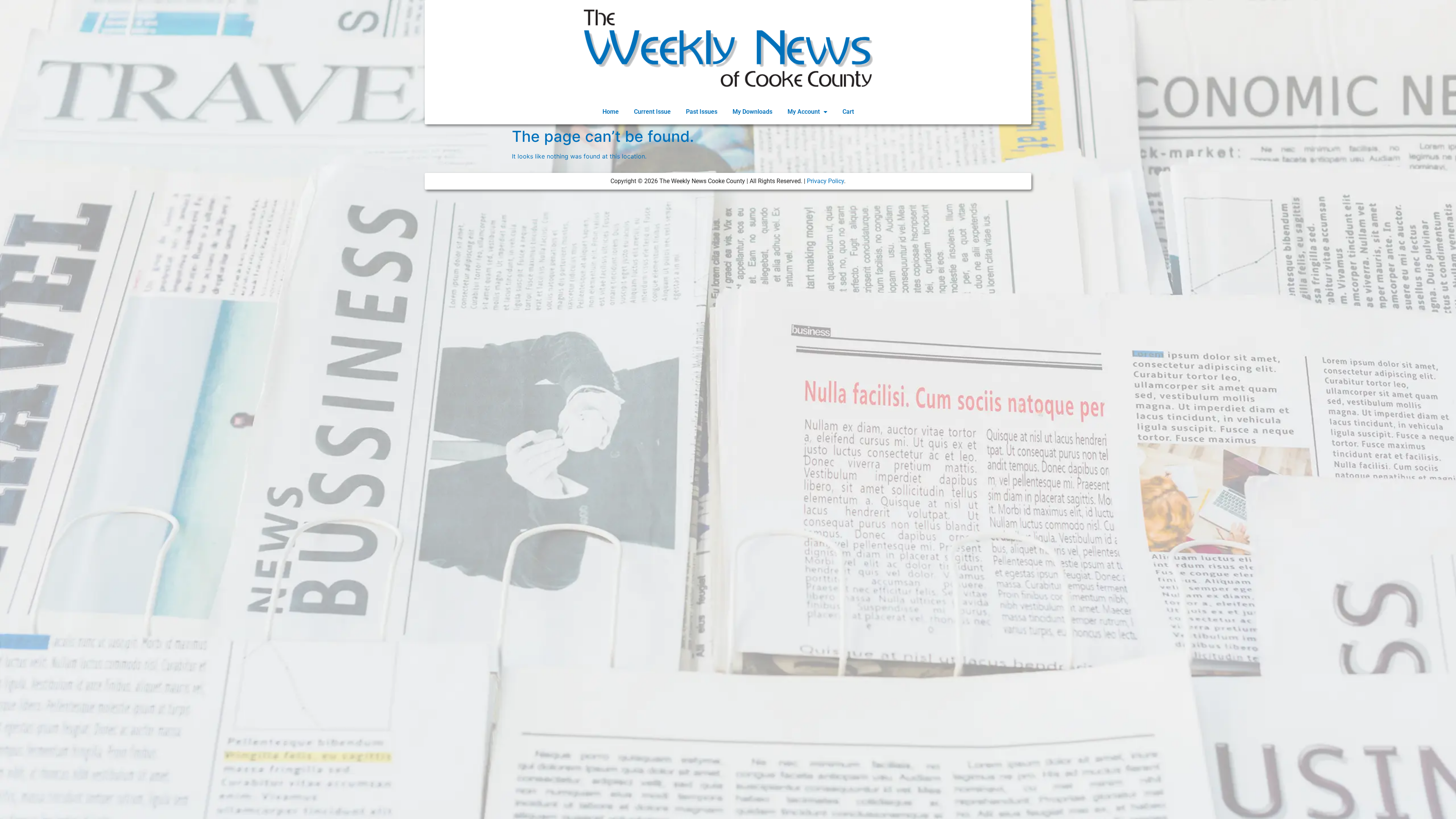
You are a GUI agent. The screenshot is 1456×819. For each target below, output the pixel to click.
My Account (804, 111)
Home (610, 111)
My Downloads (752, 111)
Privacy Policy (825, 181)
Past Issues (701, 111)
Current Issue (652, 111)
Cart (848, 111)
